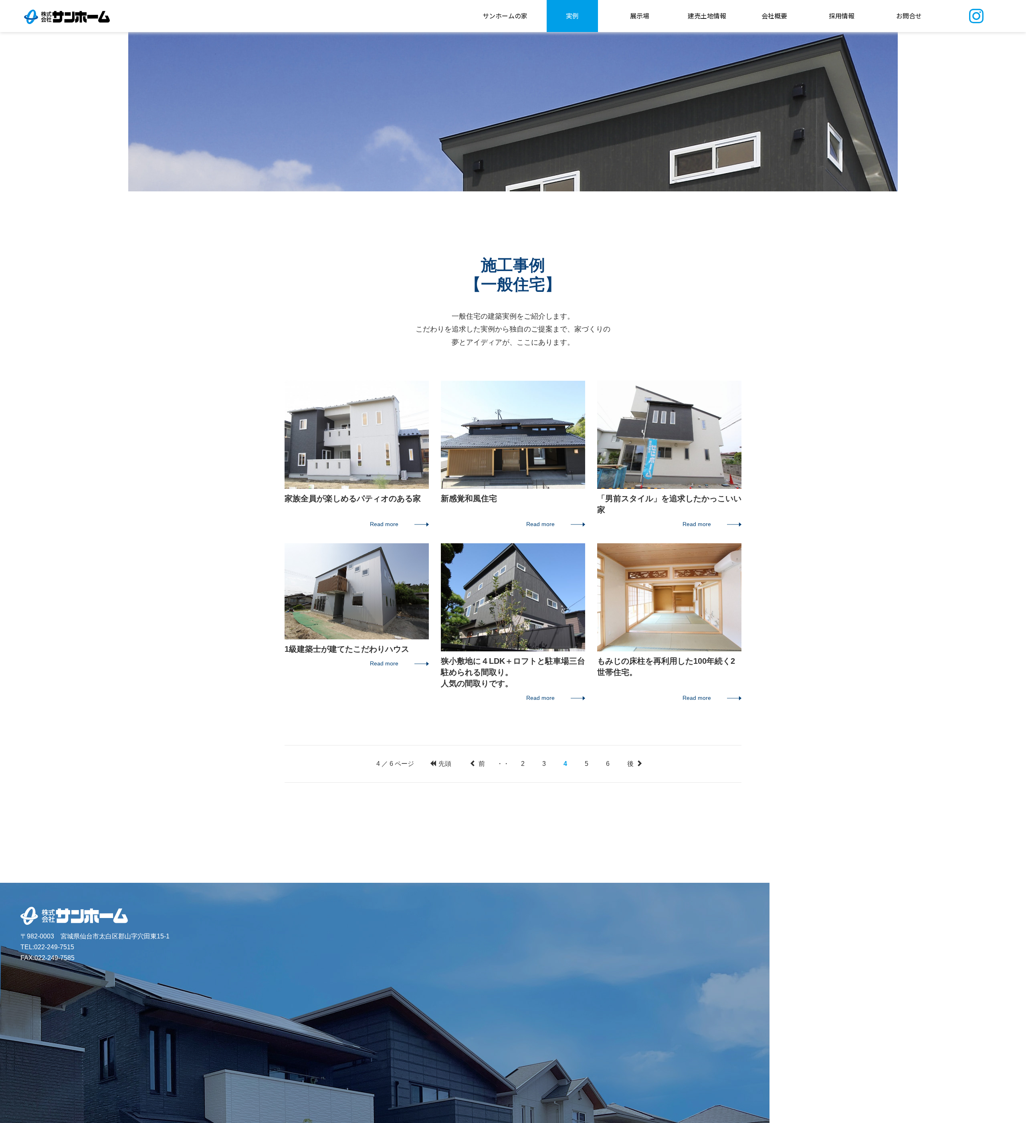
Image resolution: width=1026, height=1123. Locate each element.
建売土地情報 (707, 15)
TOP (1010, 553)
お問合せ (909, 15)
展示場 (639, 15)
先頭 (444, 763)
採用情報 (841, 15)
